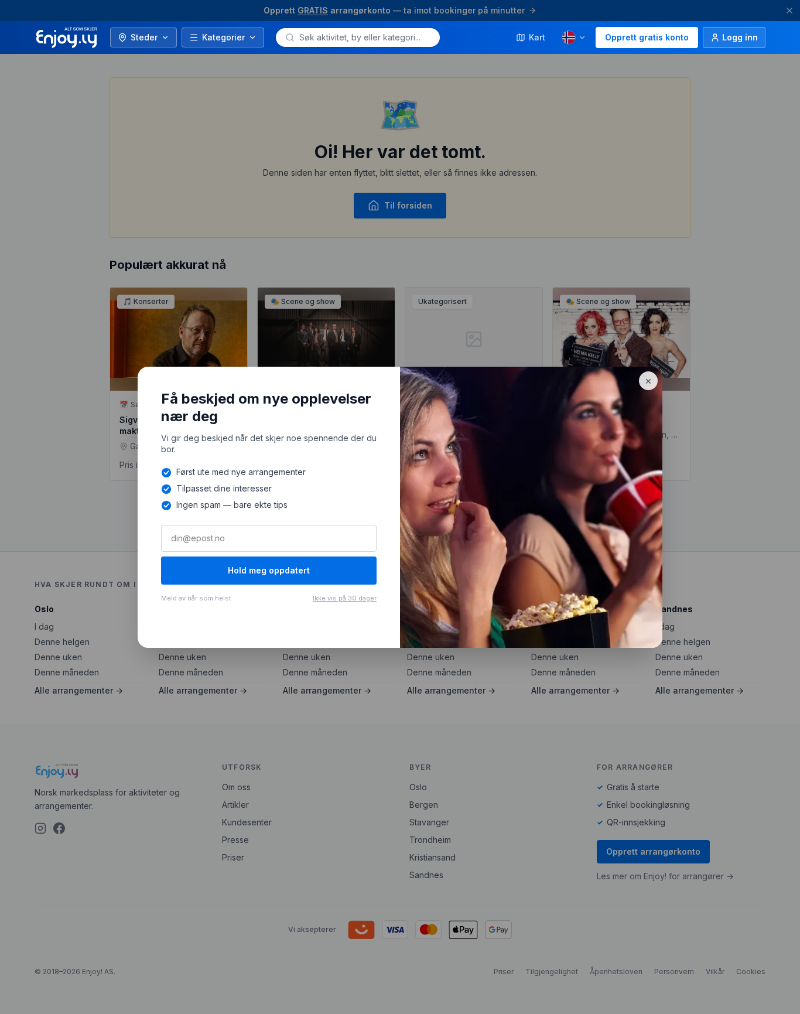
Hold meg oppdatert (269, 570)
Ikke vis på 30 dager (345, 598)
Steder (144, 37)
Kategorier (223, 37)
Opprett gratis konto (647, 37)
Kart (537, 37)
